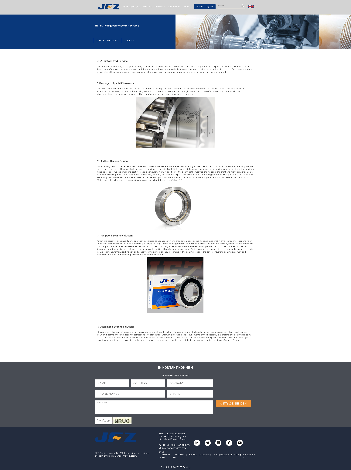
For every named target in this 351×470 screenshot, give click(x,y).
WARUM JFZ (178, 456)
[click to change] (122, 420)
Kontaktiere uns (248, 456)
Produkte (160, 6)
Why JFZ (147, 6)
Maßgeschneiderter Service (121, 25)
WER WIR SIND (164, 456)
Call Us (129, 40)
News (187, 6)
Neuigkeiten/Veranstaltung (227, 454)
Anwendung (174, 6)
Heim (125, 6)
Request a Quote (204, 6)
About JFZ (134, 6)
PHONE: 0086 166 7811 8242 (175, 445)
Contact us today (107, 40)
